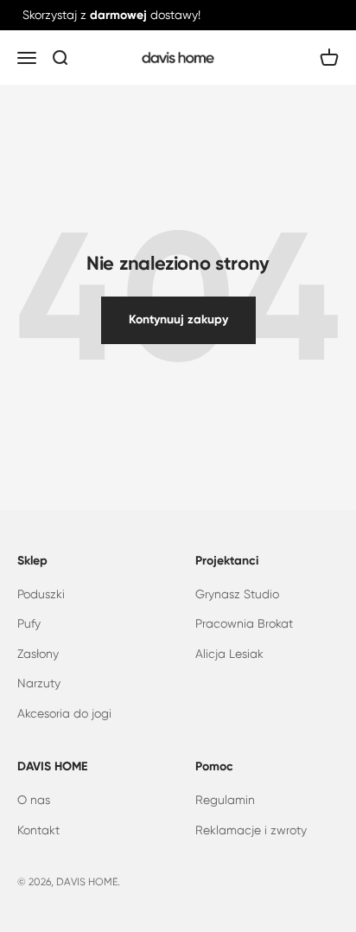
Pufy (29, 623)
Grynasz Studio (237, 594)
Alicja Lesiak (229, 654)
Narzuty (38, 683)
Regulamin (225, 800)
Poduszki (41, 594)
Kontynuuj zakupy (178, 319)
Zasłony (38, 654)
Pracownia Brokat (244, 623)
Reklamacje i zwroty (251, 830)
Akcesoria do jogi (64, 713)
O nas (33, 800)
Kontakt (38, 830)
